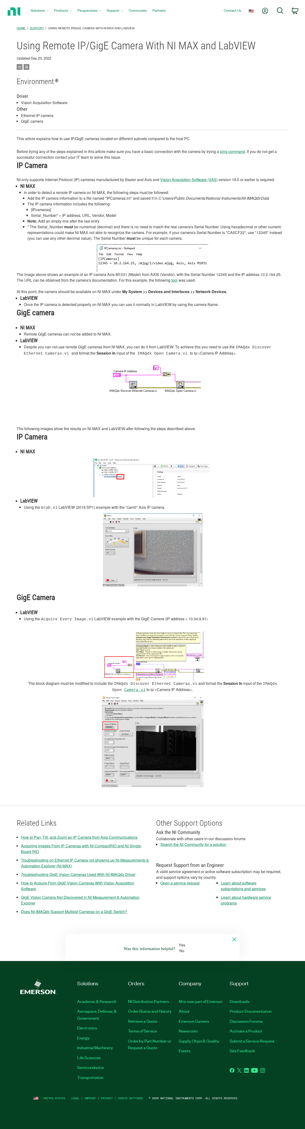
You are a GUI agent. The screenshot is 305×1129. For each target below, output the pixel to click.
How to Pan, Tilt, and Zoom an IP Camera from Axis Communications (79, 837)
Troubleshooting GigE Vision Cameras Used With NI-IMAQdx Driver (78, 874)
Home (21, 28)
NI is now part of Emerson (200, 1001)
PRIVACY (107, 1098)
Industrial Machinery (95, 1047)
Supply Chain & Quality (199, 1040)
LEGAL (75, 1098)
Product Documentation (251, 1011)
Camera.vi (135, 690)
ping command (232, 151)
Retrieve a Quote (142, 1021)
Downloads (239, 1001)
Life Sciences (89, 1057)
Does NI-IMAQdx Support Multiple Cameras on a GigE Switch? (74, 911)
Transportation (90, 1077)
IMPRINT (90, 1098)
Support (37, 28)
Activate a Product (246, 1030)
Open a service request (179, 883)
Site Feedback (242, 1050)
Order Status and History (150, 1011)
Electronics (87, 1027)
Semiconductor (90, 1067)
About (184, 1011)
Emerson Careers (194, 1021)
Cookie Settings (130, 1098)
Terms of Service (142, 1030)
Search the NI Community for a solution (193, 844)
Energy (83, 1037)
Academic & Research (96, 1001)
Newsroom (188, 1030)
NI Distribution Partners (148, 1001)
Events (184, 1050)
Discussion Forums (246, 1021)
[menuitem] (39, 11)
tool (174, 280)
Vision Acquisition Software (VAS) (189, 179)
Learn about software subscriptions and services (243, 885)
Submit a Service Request (252, 1040)
